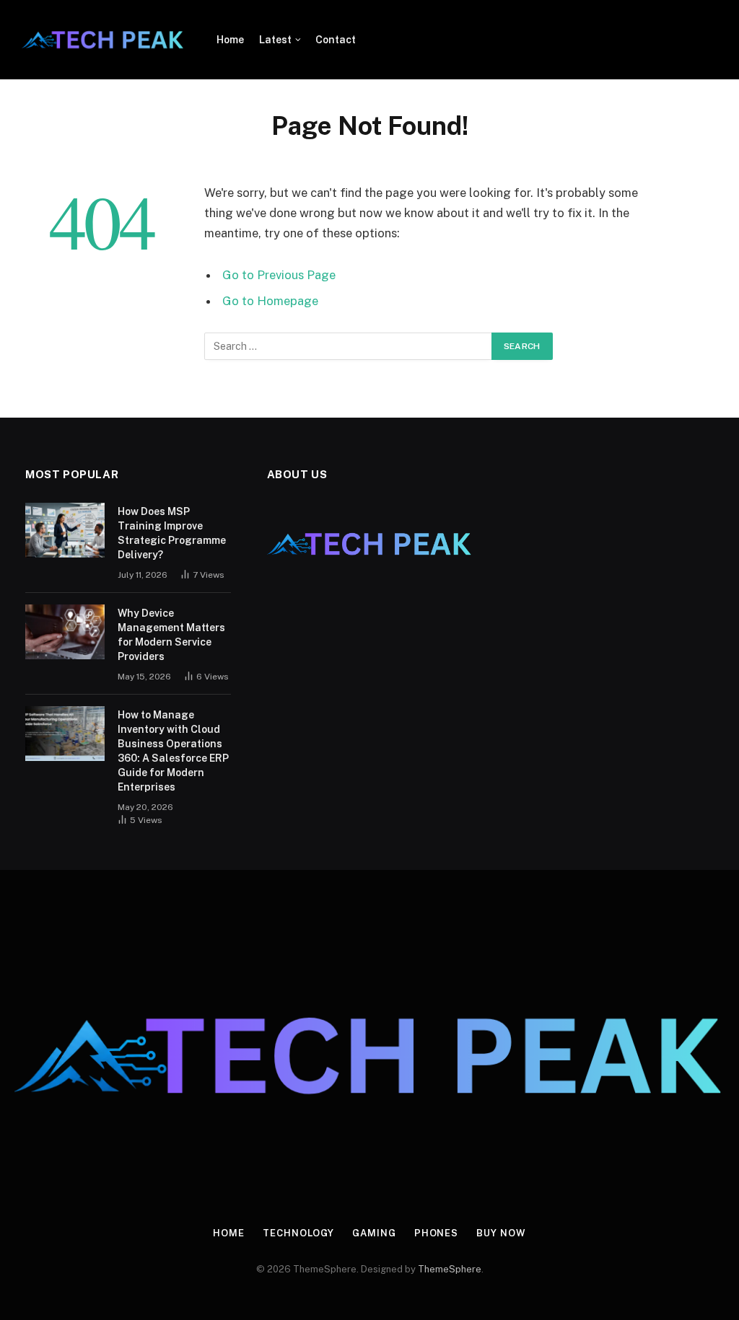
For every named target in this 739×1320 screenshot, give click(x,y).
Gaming (373, 1233)
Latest (275, 39)
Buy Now (500, 1233)
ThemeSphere (449, 1269)
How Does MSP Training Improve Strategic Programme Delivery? (172, 533)
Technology (298, 1233)
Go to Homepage (270, 301)
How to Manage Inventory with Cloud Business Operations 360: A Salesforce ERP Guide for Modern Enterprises (173, 751)
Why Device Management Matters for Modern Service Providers (171, 634)
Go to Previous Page (279, 275)
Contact (335, 39)
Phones (436, 1233)
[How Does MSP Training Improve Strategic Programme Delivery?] (65, 530)
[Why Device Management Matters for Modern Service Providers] (65, 631)
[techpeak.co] (103, 39)
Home (230, 39)
